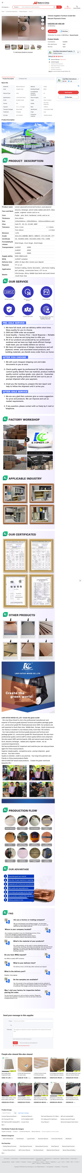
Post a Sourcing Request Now (21, 1045)
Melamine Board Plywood (53, 1150)
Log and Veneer (31, 1138)
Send (15, 1043)
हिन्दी (72, 1162)
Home (3, 11)
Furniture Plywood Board (9, 1150)
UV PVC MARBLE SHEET (27, 1119)
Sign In (50, 71)
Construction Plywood (56, 1138)
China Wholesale (39, 1158)
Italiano (42, 1162)
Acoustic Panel (25, 1122)
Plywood (31, 11)
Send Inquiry (52, 31)
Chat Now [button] (65, 31)
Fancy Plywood (45, 1122)
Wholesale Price (48, 1158)
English (12, 1162)
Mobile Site (38, 1160)
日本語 (67, 1162)
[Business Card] (78, 86)
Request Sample (74, 35)
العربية (58, 1162)
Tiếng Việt (38, 1163)
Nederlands (53, 1162)
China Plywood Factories (26, 1146)
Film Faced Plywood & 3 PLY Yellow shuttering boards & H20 (56, 1116)
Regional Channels (65, 1158)
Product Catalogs (24, 1113)
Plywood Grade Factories (68, 1146)
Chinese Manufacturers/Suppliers (27, 1158)
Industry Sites (56, 1158)
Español (18, 1162)
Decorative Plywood (43, 1138)
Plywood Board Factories (41, 1146)
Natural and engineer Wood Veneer (69, 1122)
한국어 (63, 1162)
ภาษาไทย (76, 1162)
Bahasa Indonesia (46, 1163)
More (3, 1153)
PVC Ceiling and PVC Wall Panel (49, 1119)
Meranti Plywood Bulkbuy (69, 1150)
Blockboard (68, 1138)
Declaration (57, 1166)
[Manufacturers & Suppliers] (41, 2)
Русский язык (36, 1162)
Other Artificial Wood (8, 1138)
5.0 (64, 81)
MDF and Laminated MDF (67, 1116)
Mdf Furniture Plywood (24, 1150)
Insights (44, 1160)
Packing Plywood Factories (9, 1146)
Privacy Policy (65, 1166)
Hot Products (7, 1158)
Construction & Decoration (11, 11)
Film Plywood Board (38, 1150)
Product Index (74, 1158)
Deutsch (47, 1162)
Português (23, 1162)
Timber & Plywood (23, 11)
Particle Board (20, 1138)
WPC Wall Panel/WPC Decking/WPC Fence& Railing (14, 1122)
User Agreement (50, 1166)
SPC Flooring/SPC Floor (7, 1119)
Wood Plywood (55, 1146)
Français (29, 1162)
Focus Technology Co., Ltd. (30, 1166)
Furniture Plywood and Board (9, 1116)
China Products (14, 1158)
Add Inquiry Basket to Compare (24, 52)
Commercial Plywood (26, 1116)
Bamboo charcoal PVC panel (68, 1119)
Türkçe (33, 1163)
